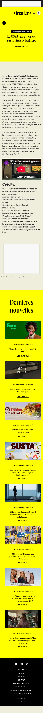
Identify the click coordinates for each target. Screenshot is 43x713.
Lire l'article (23, 356)
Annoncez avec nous (21, 683)
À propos (21, 670)
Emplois (21, 676)
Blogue (21, 673)
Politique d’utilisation (21, 693)
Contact (21, 680)
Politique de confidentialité (21, 690)
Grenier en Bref (21, 687)
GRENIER (21, 699)
